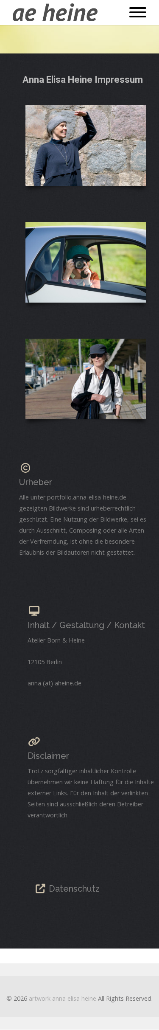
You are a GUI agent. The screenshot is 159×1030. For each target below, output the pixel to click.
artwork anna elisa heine (62, 998)
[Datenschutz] (40, 889)
